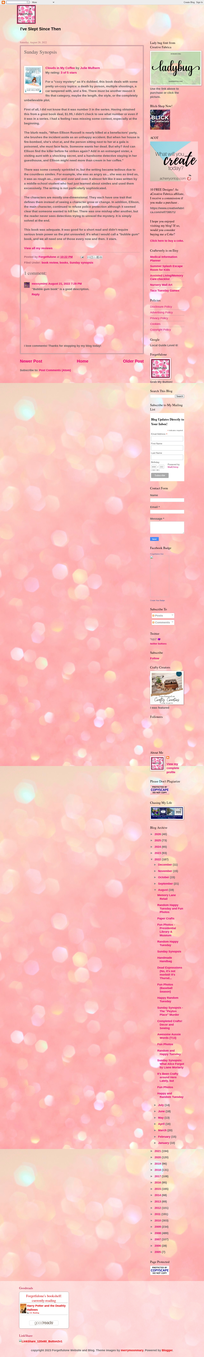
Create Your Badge (157, 600)
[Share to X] (94, 257)
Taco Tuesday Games (164, 290)
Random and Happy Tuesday (169, 1052)
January (164, 1143)
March (162, 1130)
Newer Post (31, 361)
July (161, 1105)
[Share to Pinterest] (100, 257)
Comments (162, 622)
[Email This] (88, 257)
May (161, 1117)
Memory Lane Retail (166, 896)
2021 (158, 1151)
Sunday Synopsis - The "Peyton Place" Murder (170, 1011)
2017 (158, 1176)
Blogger (167, 1350)
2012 (158, 1207)
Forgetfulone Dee (157, 554)
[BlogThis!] (91, 257)
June (162, 1111)
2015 (158, 1188)
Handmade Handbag (164, 959)
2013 (158, 1201)
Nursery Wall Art (161, 284)
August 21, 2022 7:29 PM (65, 283)
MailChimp (173, 467)
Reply (36, 294)
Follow (154, 658)
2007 (158, 1239)
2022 (158, 859)
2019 (158, 1163)
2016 (158, 1182)
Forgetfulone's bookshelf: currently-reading (44, 1298)
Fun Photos (165, 1044)
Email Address (159, 434)
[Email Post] (81, 256)
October (164, 877)
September (166, 883)
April (161, 1124)
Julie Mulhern (90, 68)
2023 (158, 853)
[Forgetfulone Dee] (159, 596)
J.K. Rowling (34, 1313)
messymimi (39, 283)
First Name (156, 443)
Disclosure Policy (161, 306)
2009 (158, 1226)
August (163, 889)
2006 (158, 1245)
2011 (158, 1214)
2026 (158, 834)
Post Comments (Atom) (55, 370)
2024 (158, 846)
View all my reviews (38, 248)
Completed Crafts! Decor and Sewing (169, 1024)
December (165, 864)
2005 (158, 1252)
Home (82, 361)
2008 (158, 1233)
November (165, 871)
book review (50, 262)
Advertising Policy (161, 312)
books (64, 262)
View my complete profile (173, 768)
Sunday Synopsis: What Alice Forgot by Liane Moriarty (170, 1064)
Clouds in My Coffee (60, 68)
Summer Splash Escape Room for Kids (166, 267)
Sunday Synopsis (169, 951)
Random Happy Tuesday (167, 943)
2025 (158, 840)
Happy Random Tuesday (167, 999)
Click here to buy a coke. (167, 240)
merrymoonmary (132, 1350)
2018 (158, 1169)
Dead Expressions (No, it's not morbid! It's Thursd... (169, 973)
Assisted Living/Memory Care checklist (166, 277)
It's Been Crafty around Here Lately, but (167, 1077)
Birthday (155, 462)
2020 (158, 1157)
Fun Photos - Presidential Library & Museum (166, 930)
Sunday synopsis (81, 262)
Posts (158, 615)
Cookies (155, 324)
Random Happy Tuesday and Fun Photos (170, 908)
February (164, 1136)
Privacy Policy (159, 318)
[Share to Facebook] (97, 257)
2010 (158, 1220)
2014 (158, 1195)
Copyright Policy (160, 329)
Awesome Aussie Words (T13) (169, 1036)
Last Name (156, 453)
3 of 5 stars (69, 72)
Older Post (133, 361)
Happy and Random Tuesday (170, 1095)
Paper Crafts (165, 918)
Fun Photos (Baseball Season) (165, 988)
